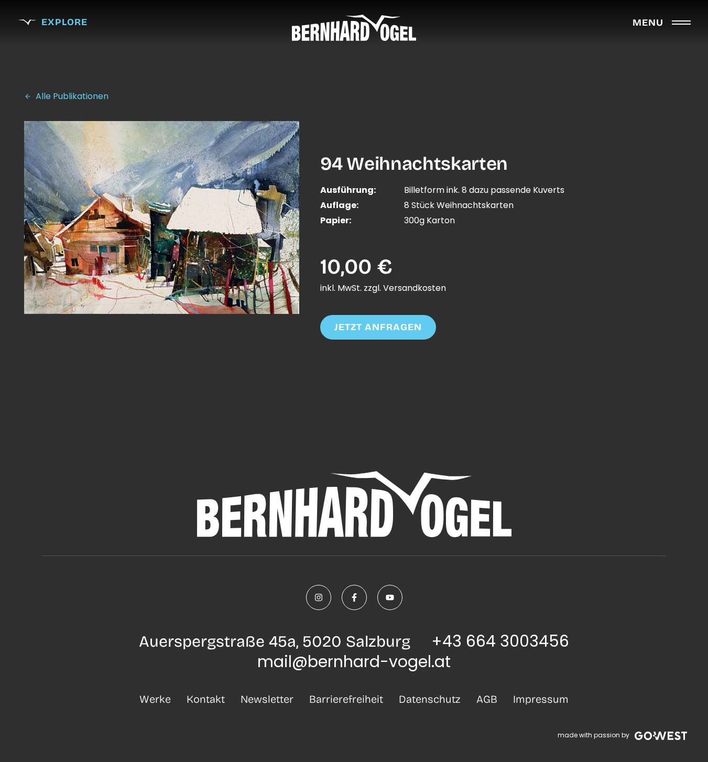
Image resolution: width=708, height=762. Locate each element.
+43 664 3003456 (500, 641)
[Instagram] (318, 597)
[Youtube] (389, 597)
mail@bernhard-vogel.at (354, 661)
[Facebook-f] (354, 597)
